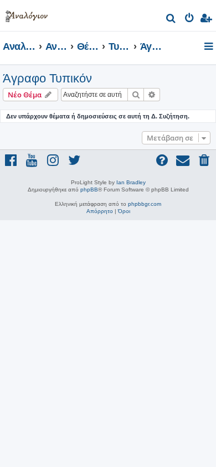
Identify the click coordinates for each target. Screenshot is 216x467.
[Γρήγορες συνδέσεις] (209, 47)
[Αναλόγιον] (27, 14)
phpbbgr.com (144, 204)
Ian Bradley (131, 182)
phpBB (89, 189)
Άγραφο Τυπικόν (47, 78)
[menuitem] (171, 19)
